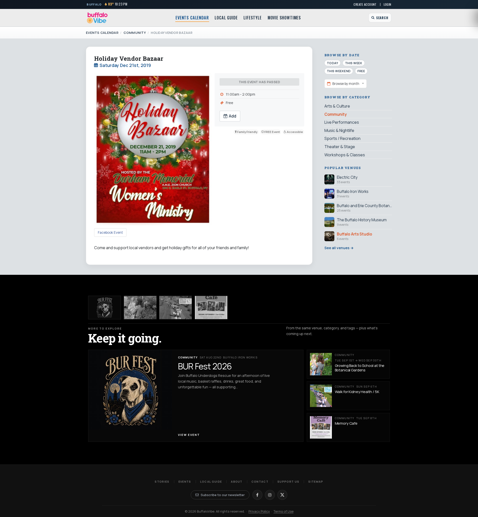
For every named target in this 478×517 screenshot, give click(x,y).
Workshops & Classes (344, 154)
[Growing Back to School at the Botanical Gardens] (140, 307)
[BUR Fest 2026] (104, 307)
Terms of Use (284, 511)
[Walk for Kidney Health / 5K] (175, 307)
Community (134, 32)
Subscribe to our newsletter (223, 495)
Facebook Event (110, 232)
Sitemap (315, 481)
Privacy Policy (259, 511)
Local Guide (226, 18)
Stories (162, 481)
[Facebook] (257, 495)
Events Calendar (192, 18)
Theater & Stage (339, 146)
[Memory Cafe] (211, 307)
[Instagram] (270, 495)
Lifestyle (252, 18)
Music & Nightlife (339, 130)
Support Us (288, 481)
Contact (259, 481)
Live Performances (341, 122)
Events (185, 481)
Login (387, 4)
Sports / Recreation (342, 138)
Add (232, 116)
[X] (282, 495)
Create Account (365, 4)
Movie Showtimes (284, 18)
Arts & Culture (337, 106)
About (236, 481)
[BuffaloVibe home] (97, 17)
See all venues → (339, 247)
